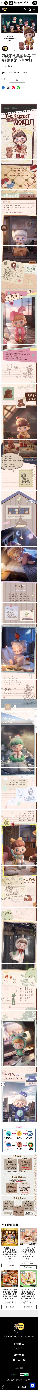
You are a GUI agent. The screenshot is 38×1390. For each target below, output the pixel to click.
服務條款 (10, 1380)
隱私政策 (19, 1380)
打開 (34, 3)
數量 (3, 79)
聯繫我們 (19, 1348)
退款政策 (27, 1380)
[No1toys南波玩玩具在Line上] (24, 1360)
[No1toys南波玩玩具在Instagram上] (19, 1360)
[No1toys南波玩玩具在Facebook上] (13, 1360)
